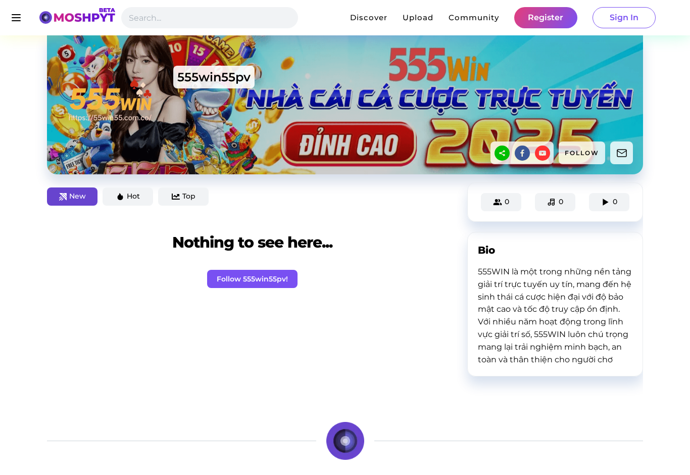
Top (188, 196)
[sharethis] (502, 153)
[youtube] (542, 153)
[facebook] (522, 153)
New (77, 196)
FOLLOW (582, 153)
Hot (133, 196)
